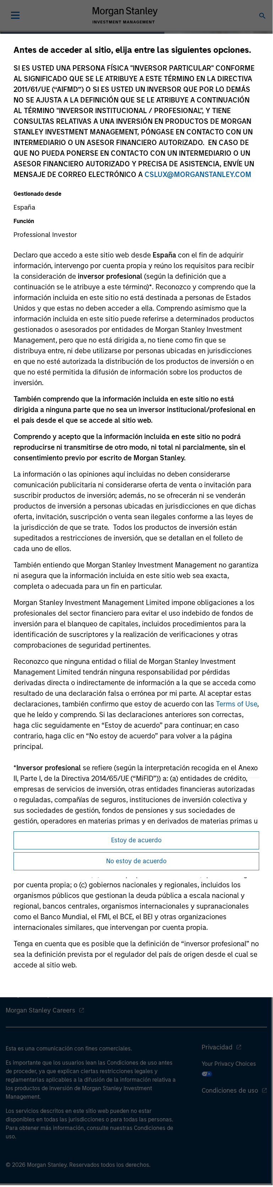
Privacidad (217, 1047)
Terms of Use (236, 704)
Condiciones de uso (230, 1090)
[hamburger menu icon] (15, 15)
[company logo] (125, 15)
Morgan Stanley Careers (40, 1010)
